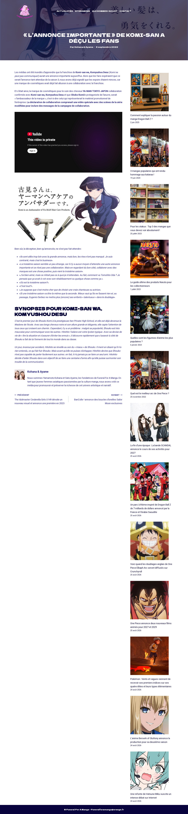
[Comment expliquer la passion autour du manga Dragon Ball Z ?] (151, 92)
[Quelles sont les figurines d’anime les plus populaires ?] (151, 314)
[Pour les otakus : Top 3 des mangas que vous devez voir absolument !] (151, 203)
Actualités (65, 11)
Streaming (82, 11)
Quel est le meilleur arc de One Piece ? (149, 393)
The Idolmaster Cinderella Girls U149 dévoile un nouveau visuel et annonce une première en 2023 (39, 399)
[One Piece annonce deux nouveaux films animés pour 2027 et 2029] (151, 600)
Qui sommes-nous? (104, 11)
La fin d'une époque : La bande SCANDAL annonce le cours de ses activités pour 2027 (150, 449)
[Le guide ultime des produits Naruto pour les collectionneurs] (151, 259)
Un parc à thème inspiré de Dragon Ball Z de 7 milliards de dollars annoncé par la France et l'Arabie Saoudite (150, 508)
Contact (125, 11)
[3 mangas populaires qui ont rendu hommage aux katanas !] (151, 148)
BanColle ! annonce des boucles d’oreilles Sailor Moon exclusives (98, 399)
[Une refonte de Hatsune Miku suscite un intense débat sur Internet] (151, 771)
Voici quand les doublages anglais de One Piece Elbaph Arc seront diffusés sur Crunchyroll (151, 568)
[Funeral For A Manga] (24, 11)
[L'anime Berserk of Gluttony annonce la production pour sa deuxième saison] (151, 715)
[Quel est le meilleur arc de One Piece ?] (151, 370)
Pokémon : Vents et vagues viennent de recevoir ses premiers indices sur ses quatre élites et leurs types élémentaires (150, 683)
